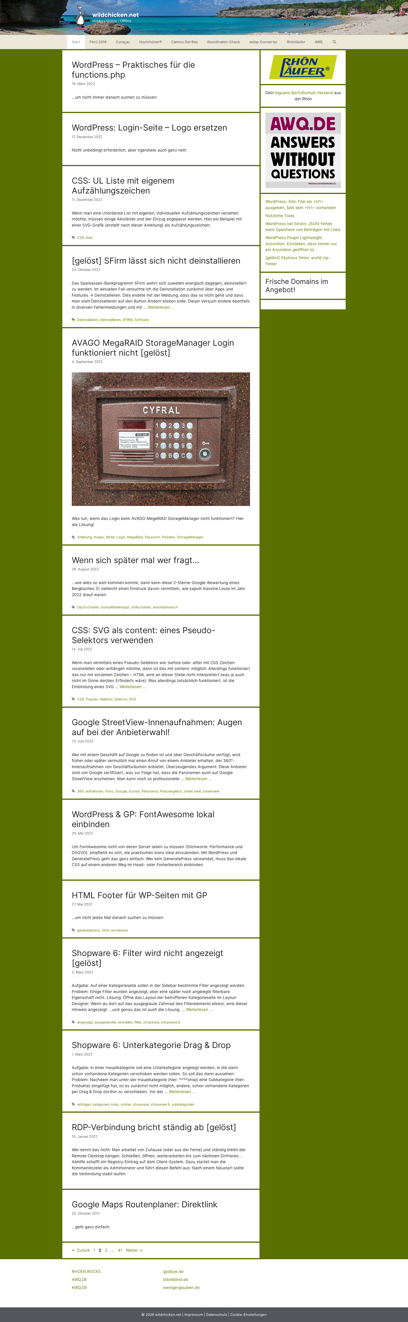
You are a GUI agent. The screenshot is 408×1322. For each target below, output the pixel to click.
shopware (151, 1022)
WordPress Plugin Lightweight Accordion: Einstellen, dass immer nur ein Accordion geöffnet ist (301, 243)
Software (142, 320)
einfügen (84, 1104)
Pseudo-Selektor (99, 699)
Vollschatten (141, 607)
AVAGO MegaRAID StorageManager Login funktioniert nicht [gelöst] (153, 348)
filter (138, 1022)
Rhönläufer (296, 42)
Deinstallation (87, 320)
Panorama (150, 791)
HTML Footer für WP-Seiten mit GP (139, 895)
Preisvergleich (171, 791)
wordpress (119, 930)
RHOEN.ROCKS (86, 1271)
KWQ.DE (79, 1287)
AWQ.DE (79, 1279)
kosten (134, 791)
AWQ (319, 42)
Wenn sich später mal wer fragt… (135, 560)
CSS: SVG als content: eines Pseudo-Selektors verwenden (143, 635)
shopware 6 (170, 1022)
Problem (168, 537)
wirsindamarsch (165, 607)
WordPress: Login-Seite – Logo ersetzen (149, 127)
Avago (99, 537)
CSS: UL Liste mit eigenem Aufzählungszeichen (123, 185)
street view (192, 791)
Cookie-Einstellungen (248, 1314)
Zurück (81, 1250)
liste (89, 238)
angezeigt (85, 1022)
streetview (211, 791)
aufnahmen (94, 791)
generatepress (88, 930)
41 (120, 1250)
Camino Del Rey (184, 42)
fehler (110, 537)
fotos (109, 791)
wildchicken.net (115, 14)
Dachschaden (88, 607)
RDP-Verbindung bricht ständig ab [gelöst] (154, 1127)
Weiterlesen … (161, 307)
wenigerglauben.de (181, 1287)
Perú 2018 (97, 42)
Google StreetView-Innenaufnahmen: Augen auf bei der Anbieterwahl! (157, 727)
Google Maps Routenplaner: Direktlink (144, 1204)
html (105, 930)
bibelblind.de (175, 1279)
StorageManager (190, 537)
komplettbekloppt (115, 607)
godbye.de (173, 1271)
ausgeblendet (105, 1022)
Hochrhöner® (150, 42)
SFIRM (128, 320)
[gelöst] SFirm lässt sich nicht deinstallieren (156, 260)
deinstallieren (110, 320)
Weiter (134, 1250)
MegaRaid (135, 537)
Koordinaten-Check (223, 42)
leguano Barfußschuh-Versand (304, 92)
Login (120, 537)
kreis (115, 1104)
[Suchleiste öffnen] (334, 42)
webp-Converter (263, 42)
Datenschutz (216, 1314)
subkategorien (183, 1104)
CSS (80, 238)
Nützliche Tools (279, 215)
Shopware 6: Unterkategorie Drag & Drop (151, 1045)
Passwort (152, 537)
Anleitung (84, 537)
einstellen (125, 1022)
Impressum (193, 1314)
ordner (126, 1104)
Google (121, 791)
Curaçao (123, 42)
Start (76, 42)
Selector (120, 699)
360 (80, 791)
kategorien (101, 1104)
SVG (132, 699)
